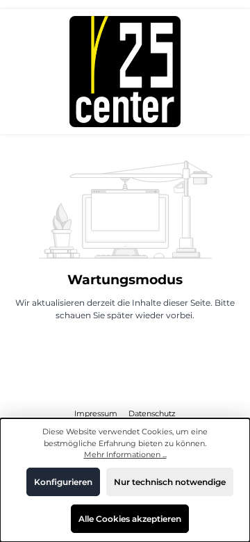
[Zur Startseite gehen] (125, 71)
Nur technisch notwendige (170, 482)
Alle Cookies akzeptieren (129, 519)
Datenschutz (152, 413)
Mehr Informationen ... (125, 454)
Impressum (96, 413)
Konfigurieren (63, 482)
